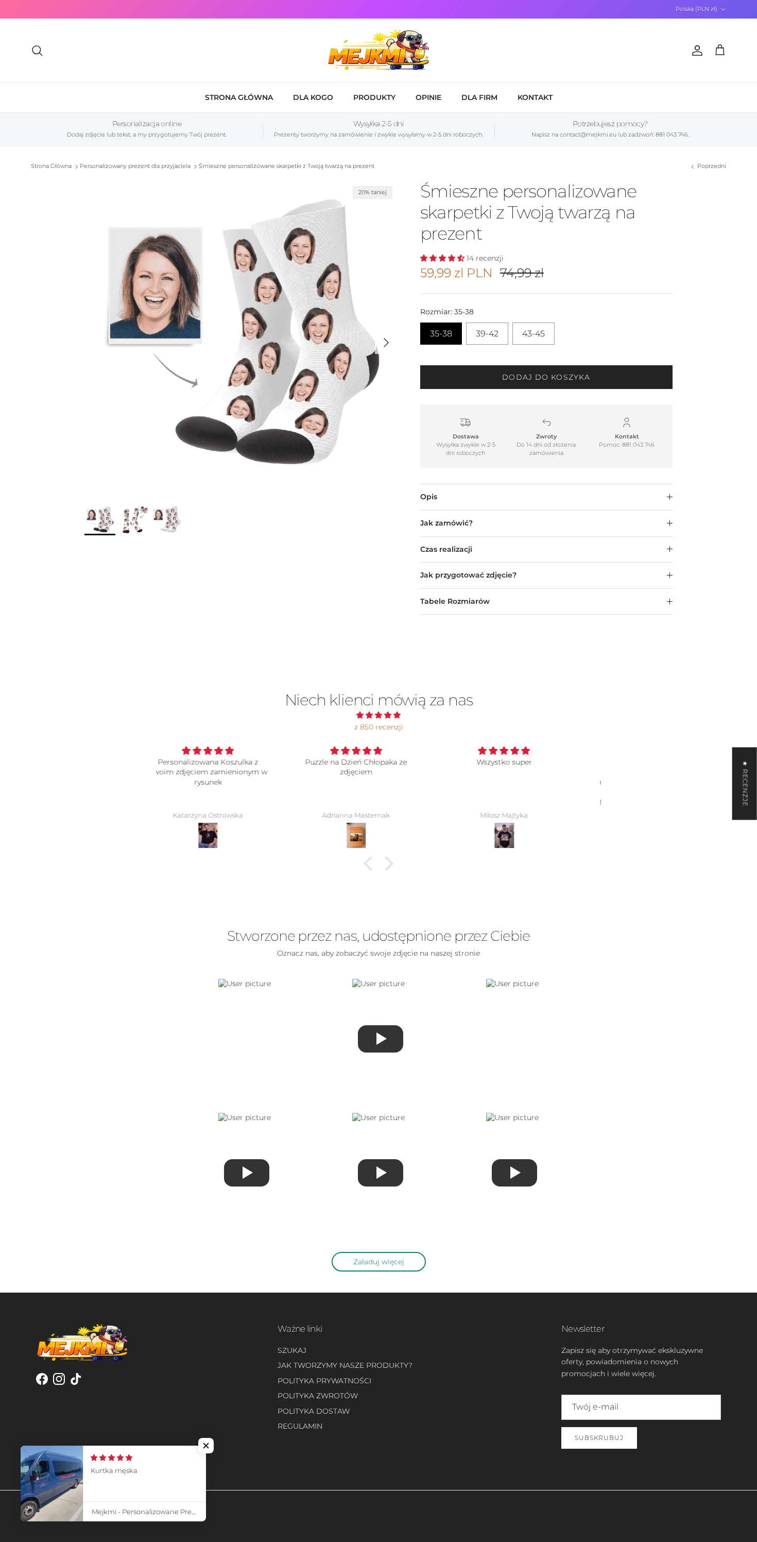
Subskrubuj (599, 1438)
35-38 (441, 330)
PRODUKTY (374, 97)
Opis (428, 496)
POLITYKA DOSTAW (314, 1411)
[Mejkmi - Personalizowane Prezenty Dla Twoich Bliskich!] (378, 50)
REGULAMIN (300, 1426)
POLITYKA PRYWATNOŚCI (324, 1380)
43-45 (533, 330)
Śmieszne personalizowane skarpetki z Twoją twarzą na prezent (286, 166)
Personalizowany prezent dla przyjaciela (135, 166)
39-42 (487, 330)
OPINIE (428, 97)
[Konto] (695, 50)
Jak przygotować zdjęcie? (468, 575)
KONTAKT (535, 97)
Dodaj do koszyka (546, 377)
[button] (371, 863)
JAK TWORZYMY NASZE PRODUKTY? (345, 1365)
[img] (378, 715)
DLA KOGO (313, 97)
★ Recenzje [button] (745, 783)
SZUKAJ (292, 1350)
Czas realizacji (446, 549)
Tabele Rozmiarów (455, 601)
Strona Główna (51, 166)
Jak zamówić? (446, 523)
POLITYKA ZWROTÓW (318, 1395)
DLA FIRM (479, 97)
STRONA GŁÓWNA (239, 97)
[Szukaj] (37, 50)
